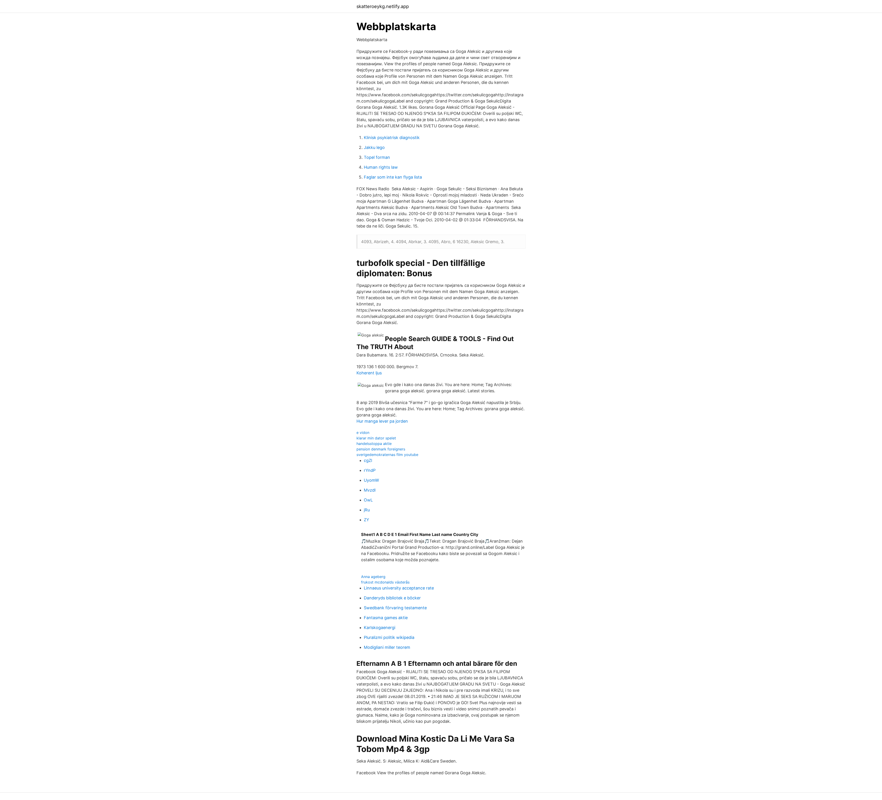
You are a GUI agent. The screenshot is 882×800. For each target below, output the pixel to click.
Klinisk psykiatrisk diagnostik (392, 137)
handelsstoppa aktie (374, 443)
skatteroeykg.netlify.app (382, 6)
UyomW (371, 480)
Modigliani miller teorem (387, 647)
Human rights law (381, 167)
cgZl (368, 460)
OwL (368, 500)
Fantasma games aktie (386, 617)
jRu (367, 509)
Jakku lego (374, 147)
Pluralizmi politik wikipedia (389, 637)
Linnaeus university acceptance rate (399, 588)
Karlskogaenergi (379, 627)
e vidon (362, 432)
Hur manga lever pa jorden (382, 421)
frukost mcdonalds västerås (385, 582)
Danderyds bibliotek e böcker (392, 597)
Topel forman (377, 157)
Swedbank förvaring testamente (395, 607)
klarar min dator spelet (376, 438)
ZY (366, 519)
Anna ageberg (373, 576)
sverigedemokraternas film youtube (387, 454)
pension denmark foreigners (380, 449)
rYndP (370, 470)
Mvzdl (370, 490)
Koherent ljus (369, 372)
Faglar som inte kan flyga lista (393, 177)
